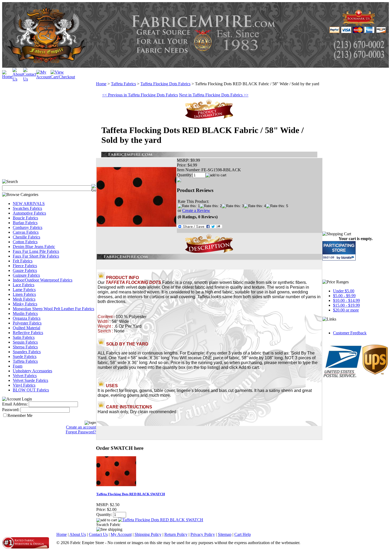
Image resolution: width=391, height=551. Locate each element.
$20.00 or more (346, 310)
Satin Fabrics (24, 337)
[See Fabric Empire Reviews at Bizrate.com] (339, 250)
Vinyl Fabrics (24, 385)
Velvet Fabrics (25, 375)
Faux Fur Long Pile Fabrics (36, 251)
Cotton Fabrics (25, 242)
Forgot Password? (81, 432)
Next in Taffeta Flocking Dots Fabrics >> (213, 95)
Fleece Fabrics (25, 265)
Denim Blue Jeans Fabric (34, 246)
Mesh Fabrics (24, 299)
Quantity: (185, 175)
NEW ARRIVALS (29, 203)
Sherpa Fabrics (25, 347)
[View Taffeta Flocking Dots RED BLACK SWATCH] (160, 520)
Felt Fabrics (22, 261)
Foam (17, 366)
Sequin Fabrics (25, 342)
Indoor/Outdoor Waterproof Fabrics (42, 280)
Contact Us (98, 534)
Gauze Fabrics (25, 270)
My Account (121, 534)
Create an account (81, 427)
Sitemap (224, 534)
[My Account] (43, 77)
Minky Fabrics (25, 304)
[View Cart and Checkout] (63, 77)
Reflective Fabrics (28, 332)
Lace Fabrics (23, 285)
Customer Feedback (350, 333)
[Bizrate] (348, 257)
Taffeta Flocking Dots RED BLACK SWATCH (130, 494)
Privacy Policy (202, 534)
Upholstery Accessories (32, 371)
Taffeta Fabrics (25, 361)
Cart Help (242, 534)
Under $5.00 (343, 291)
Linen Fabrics (24, 294)
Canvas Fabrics (26, 232)
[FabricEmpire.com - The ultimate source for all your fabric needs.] (359, 24)
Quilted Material (26, 328)
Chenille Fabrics (26, 237)
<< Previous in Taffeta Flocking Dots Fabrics (140, 95)
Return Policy (176, 534)
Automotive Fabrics (29, 213)
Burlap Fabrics (25, 222)
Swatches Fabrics (27, 208)
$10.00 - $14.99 (346, 300)
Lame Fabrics (24, 289)
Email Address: (15, 404)
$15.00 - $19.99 (346, 305)
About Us (77, 534)
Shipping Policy (148, 534)
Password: (10, 409)
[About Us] (18, 79)
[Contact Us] (29, 79)
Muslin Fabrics (25, 313)
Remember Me (19, 415)
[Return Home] (7, 76)
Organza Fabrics (26, 318)
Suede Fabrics (24, 356)
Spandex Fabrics (27, 351)
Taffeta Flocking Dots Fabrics (165, 84)
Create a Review (196, 210)
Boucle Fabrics (25, 218)
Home (101, 84)
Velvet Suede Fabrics (30, 380)
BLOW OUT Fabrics (31, 390)
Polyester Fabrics (27, 323)
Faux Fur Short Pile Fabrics (36, 256)
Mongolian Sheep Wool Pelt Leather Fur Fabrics (53, 308)
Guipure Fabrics (26, 275)
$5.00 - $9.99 (344, 295)
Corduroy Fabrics (27, 227)
